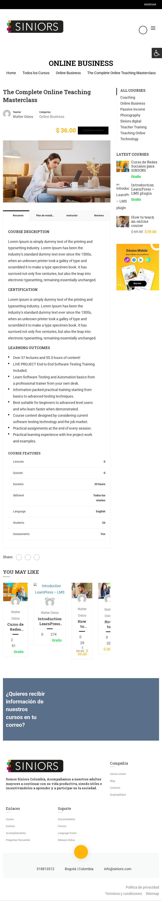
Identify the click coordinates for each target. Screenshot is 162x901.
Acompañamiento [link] (16, 833)
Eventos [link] (10, 826)
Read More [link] (15, 592)
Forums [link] (62, 826)
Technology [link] (129, 139)
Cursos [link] (10, 819)
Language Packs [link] (67, 833)
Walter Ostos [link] (50, 613)
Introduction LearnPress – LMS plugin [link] (50, 621)
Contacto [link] (115, 787)
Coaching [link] (127, 97)
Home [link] (11, 73)
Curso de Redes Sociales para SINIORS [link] (15, 627)
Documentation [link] (66, 819)
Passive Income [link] (132, 109)
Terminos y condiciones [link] (123, 894)
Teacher (17, 112)
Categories (45, 112)
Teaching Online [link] (132, 133)
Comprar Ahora (93, 130)
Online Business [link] (68, 73)
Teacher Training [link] (133, 127)
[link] (157, 53)
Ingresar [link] (150, 4)
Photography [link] (130, 115)
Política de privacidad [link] (142, 887)
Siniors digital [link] (130, 121)
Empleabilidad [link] (118, 794)
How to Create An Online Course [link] (108, 624)
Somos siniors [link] (118, 773)
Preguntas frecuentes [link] (18, 840)
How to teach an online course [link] (82, 624)
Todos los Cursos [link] (36, 73)
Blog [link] (112, 780)
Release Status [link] (66, 840)
